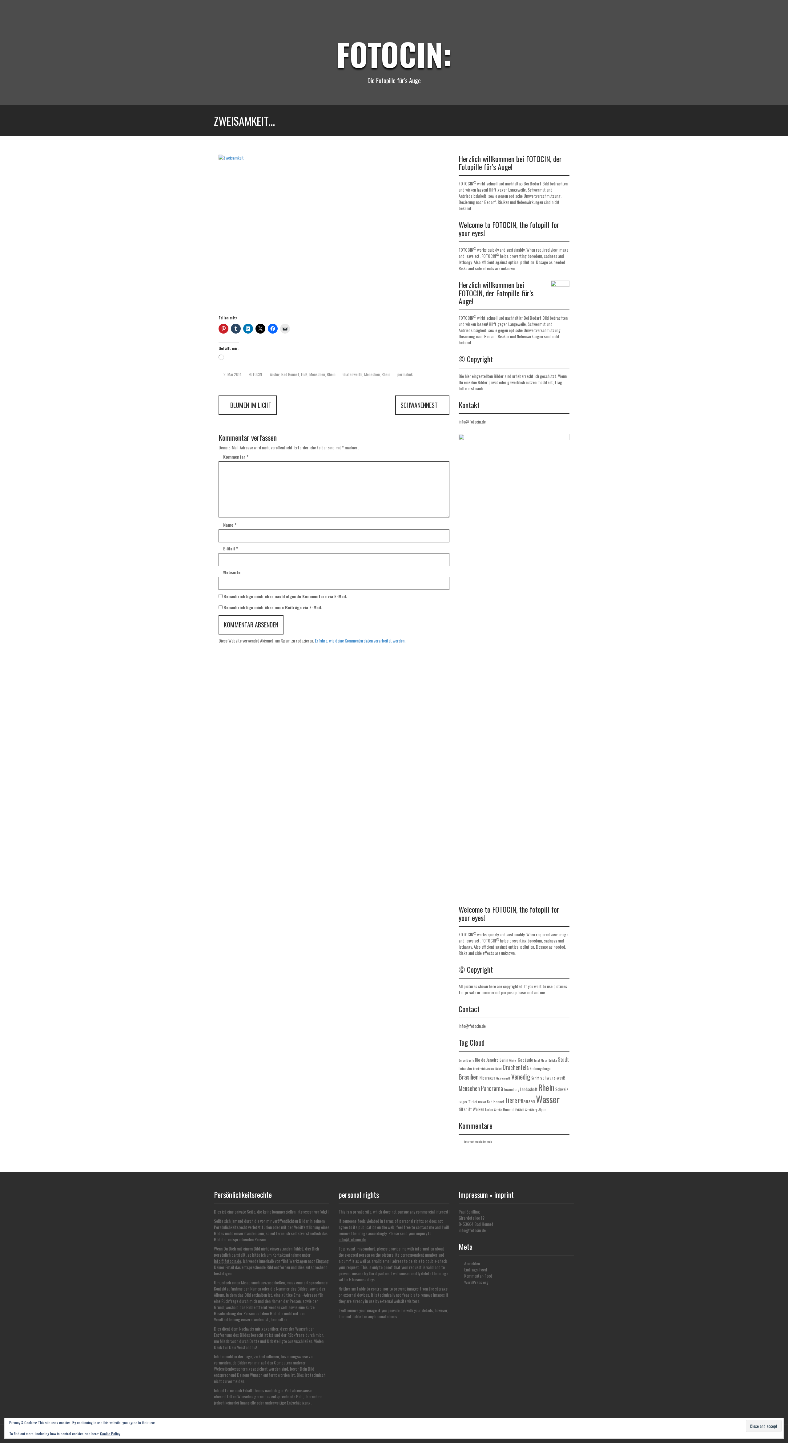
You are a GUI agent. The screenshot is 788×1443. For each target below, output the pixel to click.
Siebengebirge (540, 1068)
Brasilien (469, 1076)
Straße (498, 1109)
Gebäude (525, 1059)
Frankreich (479, 1068)
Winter (513, 1060)
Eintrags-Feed (475, 1269)
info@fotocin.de (472, 421)
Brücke (553, 1060)
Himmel (508, 1109)
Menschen (317, 374)
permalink (404, 374)
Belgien (463, 1102)
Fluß (304, 374)
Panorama (492, 1088)
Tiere (511, 1100)
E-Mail (230, 548)
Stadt (563, 1059)
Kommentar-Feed (478, 1275)
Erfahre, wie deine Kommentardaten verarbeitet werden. (360, 640)
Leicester (465, 1068)
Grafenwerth (352, 374)
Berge (462, 1060)
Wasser (548, 1099)
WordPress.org (476, 1282)
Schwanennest (419, 405)
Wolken (478, 1109)
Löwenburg (511, 1089)
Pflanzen (526, 1101)
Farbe (489, 1109)
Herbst (482, 1102)
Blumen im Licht (250, 405)
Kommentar (235, 457)
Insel (537, 1060)
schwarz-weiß (552, 1077)
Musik (470, 1060)
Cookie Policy (110, 1433)
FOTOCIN (255, 374)
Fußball (519, 1109)
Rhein (331, 374)
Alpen (542, 1109)
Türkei (472, 1101)
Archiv (274, 374)
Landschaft (528, 1089)
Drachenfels (516, 1067)
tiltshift (465, 1109)
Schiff (535, 1078)
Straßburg (531, 1109)
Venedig (520, 1076)
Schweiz (561, 1089)
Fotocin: (394, 54)
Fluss (544, 1060)
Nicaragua (487, 1078)
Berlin (504, 1060)
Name (229, 525)
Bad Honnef (290, 374)
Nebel (498, 1068)
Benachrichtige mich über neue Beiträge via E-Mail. (272, 607)
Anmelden (472, 1263)
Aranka (490, 1068)
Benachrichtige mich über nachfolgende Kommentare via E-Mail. (285, 596)
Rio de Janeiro (487, 1059)
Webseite (231, 572)
